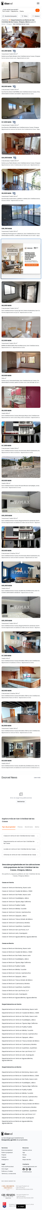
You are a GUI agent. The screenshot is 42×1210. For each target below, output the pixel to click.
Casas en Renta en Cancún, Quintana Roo (16, 973)
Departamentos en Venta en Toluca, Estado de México (20, 1041)
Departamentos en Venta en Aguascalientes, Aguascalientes (17, 1059)
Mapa (22, 1206)
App (24, 1152)
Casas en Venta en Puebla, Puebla (13, 905)
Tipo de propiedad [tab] (8, 827)
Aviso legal (5, 1169)
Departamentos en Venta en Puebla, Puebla (17, 1027)
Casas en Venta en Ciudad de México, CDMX (17, 891)
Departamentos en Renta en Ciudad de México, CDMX (20, 1076)
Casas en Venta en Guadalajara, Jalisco (15, 898)
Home (3, 24)
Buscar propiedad (7, 1150)
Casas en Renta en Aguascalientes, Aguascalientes (19, 998)
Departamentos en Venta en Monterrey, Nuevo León (20, 1009)
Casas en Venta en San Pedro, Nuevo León (16, 895)
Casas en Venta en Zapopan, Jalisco (14, 916)
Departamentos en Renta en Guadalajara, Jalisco (19, 1083)
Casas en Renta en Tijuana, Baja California (16, 962)
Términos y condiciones (9, 1173)
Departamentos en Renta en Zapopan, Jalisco (17, 1100)
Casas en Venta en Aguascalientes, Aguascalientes (19, 937)
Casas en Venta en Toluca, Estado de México (17, 919)
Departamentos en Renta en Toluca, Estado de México (20, 1104)
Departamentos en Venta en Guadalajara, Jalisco (19, 1020)
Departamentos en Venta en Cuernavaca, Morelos (19, 1044)
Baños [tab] (37, 827)
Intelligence (5, 1159)
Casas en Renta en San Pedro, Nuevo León (16, 955)
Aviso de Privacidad (7, 1166)
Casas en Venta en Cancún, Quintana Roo (16, 912)
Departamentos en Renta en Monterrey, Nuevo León (20, 1072)
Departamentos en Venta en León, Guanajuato (18, 1055)
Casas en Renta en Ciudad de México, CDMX (17, 952)
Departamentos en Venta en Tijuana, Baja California (20, 1023)
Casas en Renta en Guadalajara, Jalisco (15, 959)
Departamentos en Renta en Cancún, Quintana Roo (20, 1097)
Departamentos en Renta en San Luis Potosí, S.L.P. (19, 1114)
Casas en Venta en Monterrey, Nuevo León (16, 888)
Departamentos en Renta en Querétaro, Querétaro (19, 1111)
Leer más (37, 778)
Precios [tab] (20, 827)
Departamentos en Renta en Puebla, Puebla (17, 1090)
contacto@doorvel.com (30, 1166)
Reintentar (21, 802)
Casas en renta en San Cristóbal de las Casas (19, 836)
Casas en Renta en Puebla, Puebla (13, 966)
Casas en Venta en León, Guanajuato (14, 933)
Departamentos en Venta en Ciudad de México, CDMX (20, 1013)
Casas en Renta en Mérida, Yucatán (14, 969)
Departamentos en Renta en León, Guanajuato (18, 1118)
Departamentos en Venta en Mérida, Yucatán (17, 1030)
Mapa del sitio (27, 1159)
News (24, 1157)
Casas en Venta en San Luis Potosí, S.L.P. (15, 930)
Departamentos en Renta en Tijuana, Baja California (19, 1086)
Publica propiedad (7, 1152)
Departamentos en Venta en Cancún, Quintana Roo (20, 1034)
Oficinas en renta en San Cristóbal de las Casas (20, 855)
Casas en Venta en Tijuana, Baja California (16, 902)
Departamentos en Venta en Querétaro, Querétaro (19, 1048)
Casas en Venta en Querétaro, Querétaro (16, 926)
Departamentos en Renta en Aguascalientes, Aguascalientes (17, 1122)
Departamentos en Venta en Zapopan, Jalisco (17, 1037)
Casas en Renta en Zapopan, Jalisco (14, 976)
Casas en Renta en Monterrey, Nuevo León (16, 948)
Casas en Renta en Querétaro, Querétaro (16, 987)
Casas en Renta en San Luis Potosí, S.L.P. (15, 991)
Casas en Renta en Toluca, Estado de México (17, 980)
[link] (21, 220)
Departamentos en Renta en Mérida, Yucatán (17, 1093)
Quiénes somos (27, 1150)
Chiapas (9, 24)
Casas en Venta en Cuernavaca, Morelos (16, 923)
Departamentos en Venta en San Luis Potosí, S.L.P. (19, 1051)
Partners (4, 1157)
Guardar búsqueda (11, 16)
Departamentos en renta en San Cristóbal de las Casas (19, 842)
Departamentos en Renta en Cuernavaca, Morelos (19, 1107)
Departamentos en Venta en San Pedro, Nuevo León (20, 1016)
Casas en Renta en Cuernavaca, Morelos (16, 984)
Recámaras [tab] (29, 827)
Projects (4, 1155)
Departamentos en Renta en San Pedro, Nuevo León (19, 1079)
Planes (24, 1155)
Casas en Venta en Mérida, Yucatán (14, 909)
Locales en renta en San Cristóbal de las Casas (19, 849)
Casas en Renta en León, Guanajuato (14, 994)
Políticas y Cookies (7, 1171)
